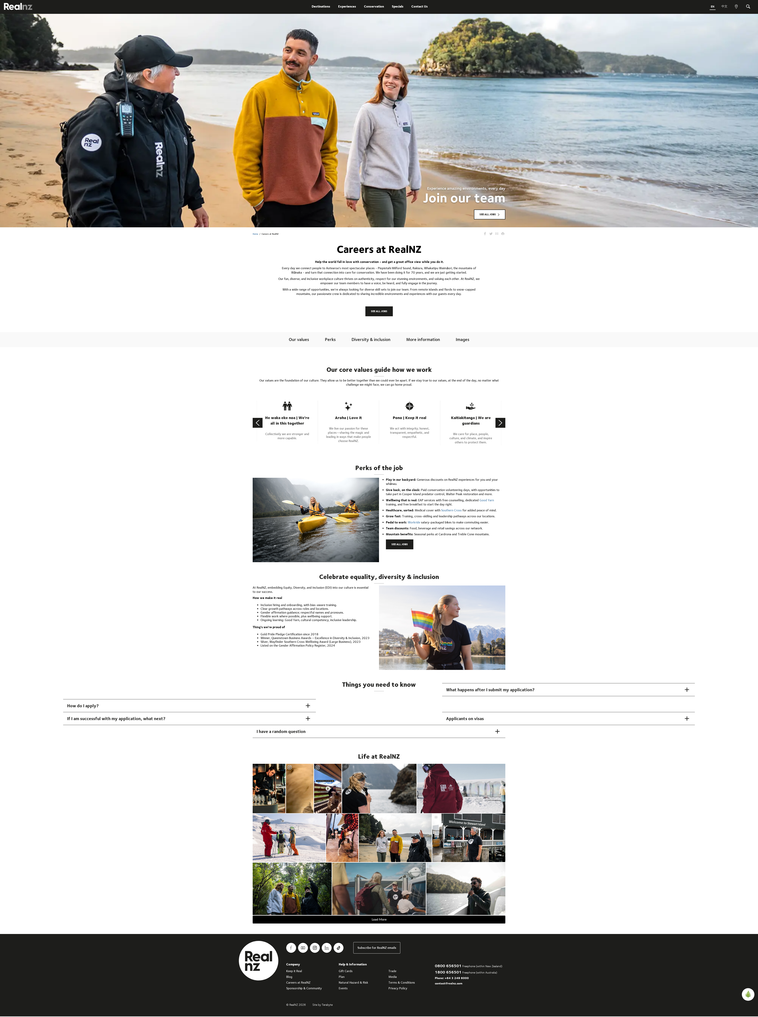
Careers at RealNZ (298, 982)
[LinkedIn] (327, 948)
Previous (258, 423)
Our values (299, 339)
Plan (341, 977)
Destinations (321, 6)
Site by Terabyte (322, 1005)
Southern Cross (451, 510)
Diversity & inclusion (371, 339)
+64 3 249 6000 (457, 978)
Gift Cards (346, 971)
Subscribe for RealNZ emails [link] (376, 948)
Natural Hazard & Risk (353, 982)
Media (392, 977)
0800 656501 (448, 965)
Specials (397, 6)
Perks (330, 339)
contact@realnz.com (448, 983)
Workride (414, 522)
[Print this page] (502, 234)
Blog (289, 977)
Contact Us (419, 6)
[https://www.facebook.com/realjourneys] (291, 948)
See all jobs (487, 214)
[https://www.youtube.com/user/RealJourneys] (303, 948)
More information (423, 339)
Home (255, 234)
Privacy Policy (397, 988)
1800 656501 (448, 972)
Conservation (374, 6)
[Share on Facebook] (485, 234)
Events (343, 988)
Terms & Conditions (401, 982)
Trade (392, 971)
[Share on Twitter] (491, 234)
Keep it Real (294, 971)
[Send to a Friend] (496, 234)
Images (462, 339)
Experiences (347, 6)
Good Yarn (486, 500)
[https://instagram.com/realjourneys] (315, 948)
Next (500, 423)
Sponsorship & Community (304, 988)
